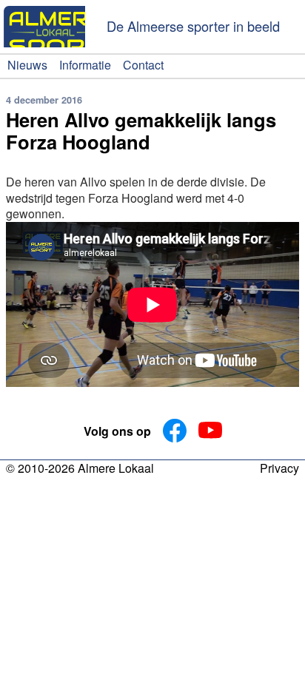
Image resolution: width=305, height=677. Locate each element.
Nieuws (27, 64)
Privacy (279, 469)
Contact (143, 64)
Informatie (85, 64)
